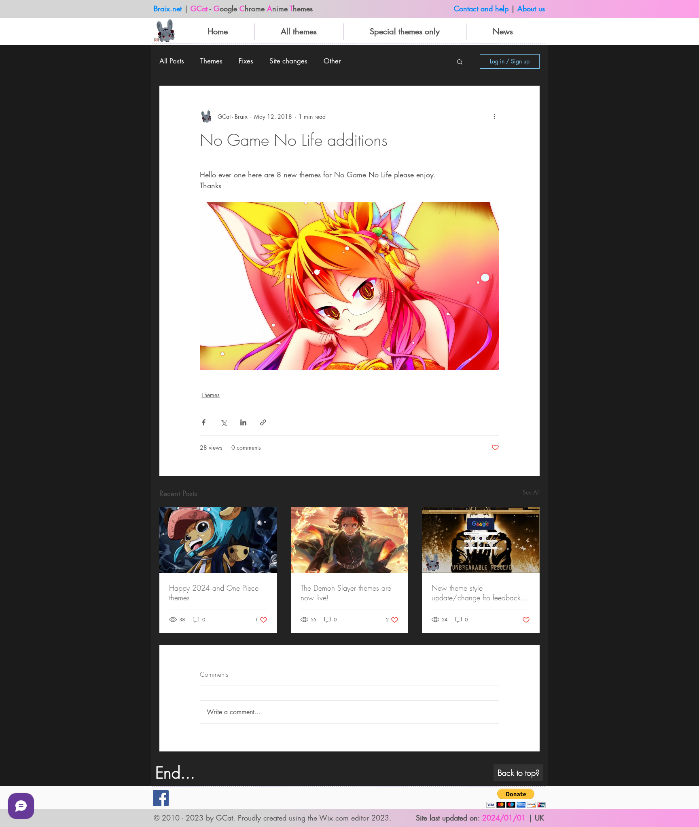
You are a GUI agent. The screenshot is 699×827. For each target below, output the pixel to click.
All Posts (171, 61)
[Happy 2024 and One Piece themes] (218, 540)
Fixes (246, 61)
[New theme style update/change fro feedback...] (481, 540)
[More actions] (494, 116)
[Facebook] (161, 798)
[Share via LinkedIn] (243, 422)
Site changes (288, 61)
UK (539, 818)
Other (332, 61)
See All (531, 492)
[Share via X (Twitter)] (223, 422)
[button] (460, 61)
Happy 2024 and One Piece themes (213, 592)
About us (531, 8)
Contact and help (481, 8)
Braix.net (168, 8)
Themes (211, 61)
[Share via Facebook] (204, 422)
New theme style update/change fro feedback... (480, 592)
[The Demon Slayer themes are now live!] (350, 540)
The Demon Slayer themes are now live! (346, 592)
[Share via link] (263, 422)
